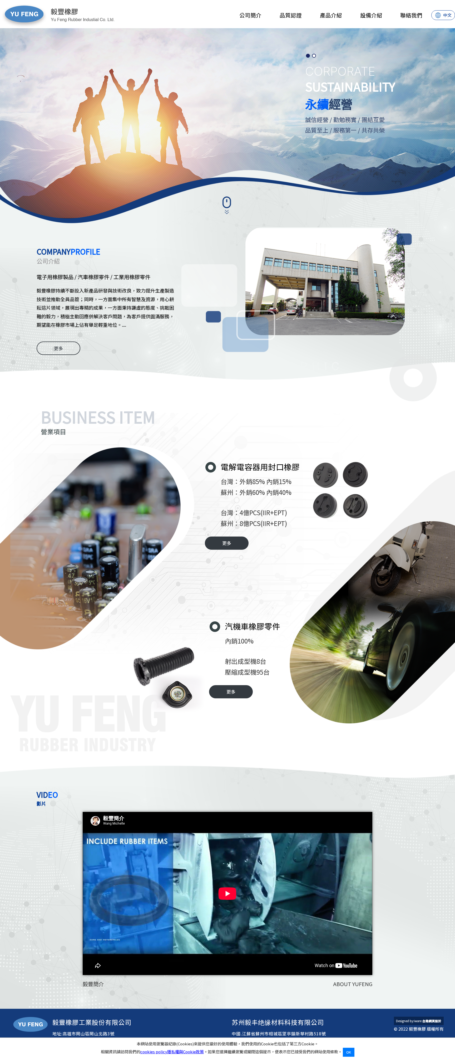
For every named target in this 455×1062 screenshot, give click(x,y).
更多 (58, 348)
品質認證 (291, 15)
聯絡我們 (411, 15)
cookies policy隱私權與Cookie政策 (172, 1051)
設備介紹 (371, 15)
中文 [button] (447, 15)
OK (348, 1052)
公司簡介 (250, 15)
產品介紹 (331, 15)
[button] (308, 56)
